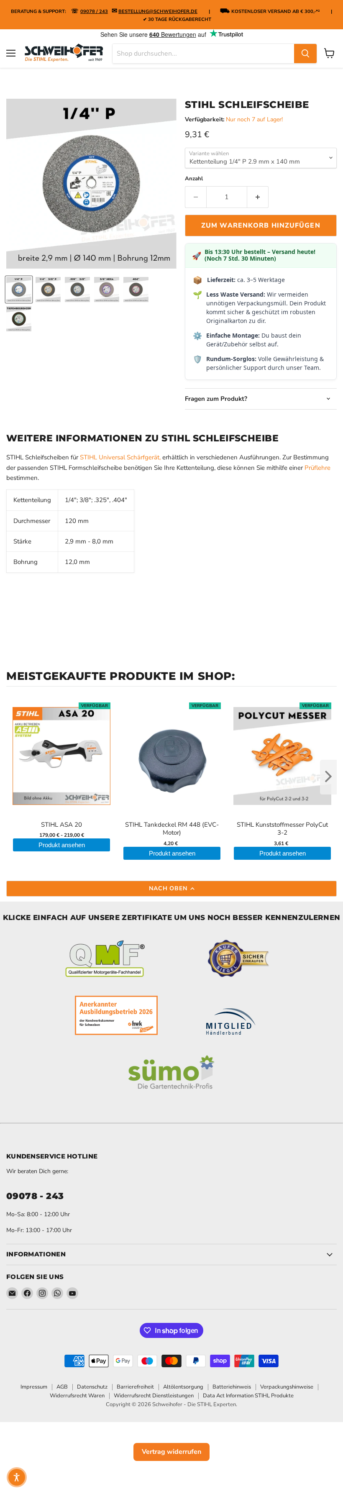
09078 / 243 (94, 11)
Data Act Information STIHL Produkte (248, 1395)
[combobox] (203, 53)
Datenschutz (92, 1387)
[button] (17, 1477)
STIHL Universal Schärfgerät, (120, 457)
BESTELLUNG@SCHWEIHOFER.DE (157, 11)
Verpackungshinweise (286, 1387)
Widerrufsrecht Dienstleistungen (154, 1395)
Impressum (33, 1387)
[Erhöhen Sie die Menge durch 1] (258, 197)
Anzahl (194, 179)
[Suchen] (305, 53)
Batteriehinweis (231, 1387)
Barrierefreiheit (135, 1387)
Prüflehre (317, 468)
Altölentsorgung (183, 1387)
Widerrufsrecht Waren (77, 1395)
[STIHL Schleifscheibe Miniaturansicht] (18, 289)
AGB (62, 1387)
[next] (328, 777)
